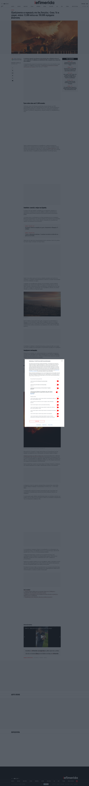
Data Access (44, 424)
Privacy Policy (50, 424)
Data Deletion (38, 424)
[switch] (57, 381)
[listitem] (44, 378)
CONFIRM (37, 421)
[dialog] (44, 393)
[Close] (62, 361)
